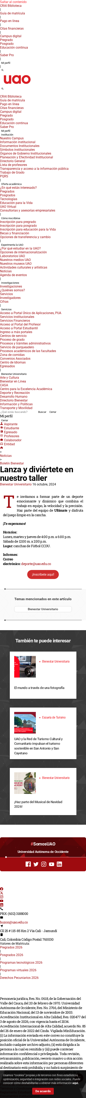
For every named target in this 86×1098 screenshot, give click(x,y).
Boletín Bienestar (12, 463)
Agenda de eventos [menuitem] (13, 275)
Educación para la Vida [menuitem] (16, 203)
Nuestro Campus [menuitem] (12, 138)
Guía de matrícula (12, 13)
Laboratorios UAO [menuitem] (12, 256)
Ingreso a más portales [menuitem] (16, 332)
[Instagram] (1, 897)
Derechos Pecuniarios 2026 (19, 978)
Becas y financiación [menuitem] (14, 233)
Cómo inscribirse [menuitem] (10, 218)
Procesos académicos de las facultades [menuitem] (28, 351)
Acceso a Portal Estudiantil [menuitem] (19, 328)
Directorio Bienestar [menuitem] (14, 400)
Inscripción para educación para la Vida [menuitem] (28, 229)
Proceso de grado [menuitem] (12, 339)
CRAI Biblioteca (11, 6)
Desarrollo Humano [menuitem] (13, 396)
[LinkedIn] (1, 905)
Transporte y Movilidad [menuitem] (16, 408)
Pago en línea (9, 21)
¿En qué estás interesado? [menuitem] (18, 188)
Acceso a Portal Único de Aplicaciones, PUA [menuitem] (30, 313)
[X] (1, 893)
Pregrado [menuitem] (6, 40)
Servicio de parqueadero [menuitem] (17, 347)
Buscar (42, 411)
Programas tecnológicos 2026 (21, 962)
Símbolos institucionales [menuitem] (17, 150)
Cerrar (52, 411)
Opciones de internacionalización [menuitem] (23, 252)
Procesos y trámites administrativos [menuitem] (25, 343)
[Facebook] (1, 889)
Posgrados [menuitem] (7, 195)
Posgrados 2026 (11, 955)
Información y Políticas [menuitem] (16, 404)
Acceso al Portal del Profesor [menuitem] (20, 324)
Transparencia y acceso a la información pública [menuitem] (34, 169)
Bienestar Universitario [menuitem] (14, 373)
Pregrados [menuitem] (7, 191)
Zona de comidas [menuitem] (12, 355)
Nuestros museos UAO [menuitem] (16, 264)
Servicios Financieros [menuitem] (15, 320)
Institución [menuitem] (7, 134)
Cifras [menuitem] (4, 301)
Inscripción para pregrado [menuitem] (18, 222)
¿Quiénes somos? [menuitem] (12, 290)
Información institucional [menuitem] (17, 142)
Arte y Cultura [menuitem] (9, 377)
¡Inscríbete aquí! (43, 574)
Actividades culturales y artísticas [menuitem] (23, 267)
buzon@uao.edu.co (14, 922)
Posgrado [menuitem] (7, 44)
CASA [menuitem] (4, 385)
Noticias (6, 456)
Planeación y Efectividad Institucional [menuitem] (26, 157)
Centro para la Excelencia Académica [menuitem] (26, 389)
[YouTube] (1, 901)
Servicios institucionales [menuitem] (17, 317)
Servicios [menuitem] (6, 294)
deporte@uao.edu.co (36, 563)
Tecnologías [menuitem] (8, 199)
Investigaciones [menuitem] (10, 282)
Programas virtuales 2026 (18, 970)
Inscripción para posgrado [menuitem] (18, 226)
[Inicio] (1, 448)
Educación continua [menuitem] (14, 47)
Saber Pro (7, 55)
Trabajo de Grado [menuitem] (12, 172)
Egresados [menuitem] (7, 366)
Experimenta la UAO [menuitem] (12, 244)
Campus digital (10, 36)
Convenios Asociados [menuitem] (15, 358)
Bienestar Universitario (16, 484)
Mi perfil (5, 62)
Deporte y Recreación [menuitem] (15, 393)
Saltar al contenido (13, 2)
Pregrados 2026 (11, 947)
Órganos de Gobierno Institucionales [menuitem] (25, 153)
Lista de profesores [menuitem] (13, 165)
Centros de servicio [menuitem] (13, 336)
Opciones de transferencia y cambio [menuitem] (25, 237)
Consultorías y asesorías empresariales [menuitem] (27, 210)
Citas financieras (12, 28)
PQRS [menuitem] (4, 176)
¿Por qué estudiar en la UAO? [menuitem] (20, 248)
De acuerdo (43, 1091)
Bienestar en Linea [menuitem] (13, 381)
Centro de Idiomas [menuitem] (13, 362)
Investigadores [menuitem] (10, 298)
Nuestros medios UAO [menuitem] (15, 260)
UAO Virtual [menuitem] (8, 207)
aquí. (75, 1083)
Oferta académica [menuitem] (11, 184)
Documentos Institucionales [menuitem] (19, 146)
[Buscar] (2, 70)
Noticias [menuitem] (6, 271)
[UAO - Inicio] (17, 85)
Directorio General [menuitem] (12, 161)
